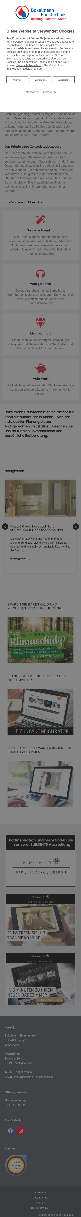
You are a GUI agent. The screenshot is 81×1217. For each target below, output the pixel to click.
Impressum (49, 92)
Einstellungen (40, 79)
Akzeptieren (63, 79)
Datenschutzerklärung (29, 65)
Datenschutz (31, 92)
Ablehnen (17, 79)
